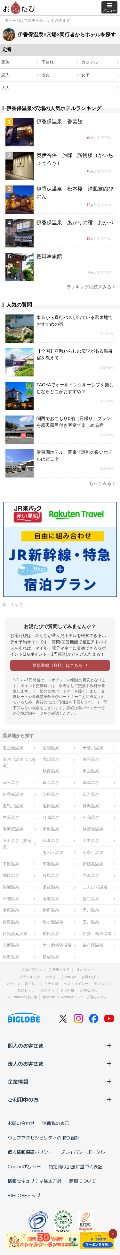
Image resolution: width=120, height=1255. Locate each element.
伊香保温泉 (13, 794)
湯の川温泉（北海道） (19, 762)
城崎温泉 (11, 875)
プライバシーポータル (82, 1152)
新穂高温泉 (93, 864)
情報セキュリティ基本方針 (34, 1181)
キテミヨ (51, 983)
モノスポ (101, 983)
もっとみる (100, 483)
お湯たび (89, 977)
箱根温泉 (51, 933)
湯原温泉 (11, 910)
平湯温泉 (51, 864)
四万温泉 (91, 794)
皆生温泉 (91, 898)
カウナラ (48, 990)
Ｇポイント (85, 969)
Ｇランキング (29, 977)
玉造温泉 (51, 898)
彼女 (45, 75)
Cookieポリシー (24, 1166)
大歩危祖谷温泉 (57, 945)
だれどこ (53, 977)
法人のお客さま (26, 1063)
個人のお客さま (26, 1045)
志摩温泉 (11, 945)
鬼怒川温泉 (13, 806)
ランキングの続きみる (89, 286)
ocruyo (70, 977)
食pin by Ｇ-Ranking (58, 997)
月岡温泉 (51, 817)
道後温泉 (51, 887)
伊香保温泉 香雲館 (59, 121)
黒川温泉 (91, 910)
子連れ (47, 62)
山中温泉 (91, 840)
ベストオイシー (76, 983)
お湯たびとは (31, 969)
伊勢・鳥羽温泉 (97, 933)
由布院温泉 (93, 945)
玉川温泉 (91, 922)
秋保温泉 (51, 771)
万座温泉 (51, 794)
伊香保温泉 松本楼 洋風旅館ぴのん (74, 192)
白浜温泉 (91, 875)
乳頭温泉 (51, 759)
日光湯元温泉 (15, 933)
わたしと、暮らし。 (23, 983)
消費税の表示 (55, 1123)
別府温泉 (51, 910)
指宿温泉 (51, 956)
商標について (82, 1181)
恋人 (5, 75)
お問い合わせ (21, 1123)
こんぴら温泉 (95, 887)
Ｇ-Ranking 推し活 (22, 997)
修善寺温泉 (93, 829)
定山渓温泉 (13, 747)
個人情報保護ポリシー (30, 1152)
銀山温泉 (51, 782)
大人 (5, 87)
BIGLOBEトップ (24, 1195)
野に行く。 (26, 990)
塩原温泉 (51, 806)
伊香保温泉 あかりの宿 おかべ (74, 222)
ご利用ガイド (59, 969)
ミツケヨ (67, 990)
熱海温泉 (11, 956)
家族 (5, 62)
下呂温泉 (11, 864)
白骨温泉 (11, 817)
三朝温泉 (11, 898)
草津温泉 (91, 782)
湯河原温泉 (13, 829)
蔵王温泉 (11, 782)
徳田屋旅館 (49, 256)
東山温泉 (91, 771)
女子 (85, 75)
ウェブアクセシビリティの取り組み (43, 1137)
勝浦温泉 (11, 887)
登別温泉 (51, 747)
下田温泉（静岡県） (17, 843)
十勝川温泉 (93, 747)
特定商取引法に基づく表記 (75, 1166)
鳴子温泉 (91, 759)
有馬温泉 (51, 875)
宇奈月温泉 (93, 852)
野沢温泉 (91, 806)
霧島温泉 (11, 922)
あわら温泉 (53, 852)
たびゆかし (88, 990)
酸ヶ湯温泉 (53, 922)
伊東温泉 (51, 829)
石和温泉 (91, 817)
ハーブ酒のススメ (93, 997)
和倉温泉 (51, 840)
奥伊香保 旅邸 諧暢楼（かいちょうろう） (74, 159)
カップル (89, 62)
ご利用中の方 (23, 1099)
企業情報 (18, 1081)
